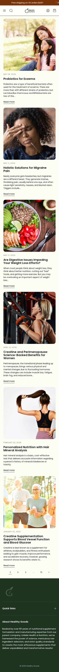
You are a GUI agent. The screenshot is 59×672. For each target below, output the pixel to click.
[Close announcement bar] (56, 2)
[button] (4, 10)
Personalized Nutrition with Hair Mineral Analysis (26, 448)
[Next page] (49, 572)
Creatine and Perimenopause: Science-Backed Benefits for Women (25, 355)
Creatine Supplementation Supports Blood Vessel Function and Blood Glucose (26, 539)
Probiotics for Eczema (19, 79)
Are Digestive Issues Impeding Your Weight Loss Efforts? (25, 261)
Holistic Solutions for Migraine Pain (25, 169)
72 (41, 572)
